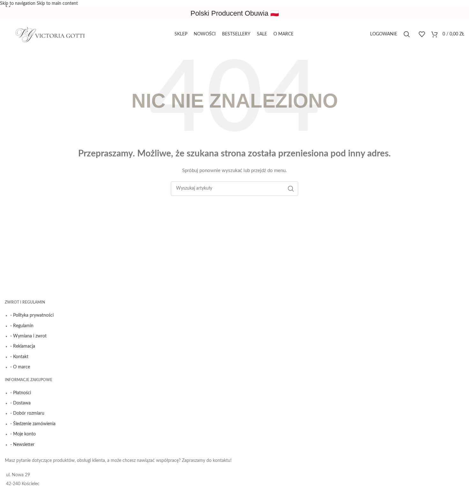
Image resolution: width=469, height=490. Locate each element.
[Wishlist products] (421, 34)
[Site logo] (53, 34)
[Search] (407, 34)
